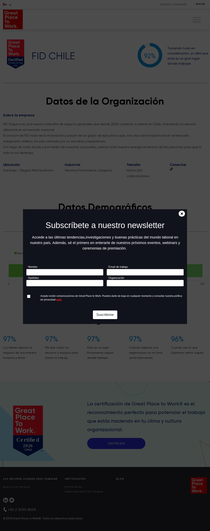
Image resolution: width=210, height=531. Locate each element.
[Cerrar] (182, 214)
